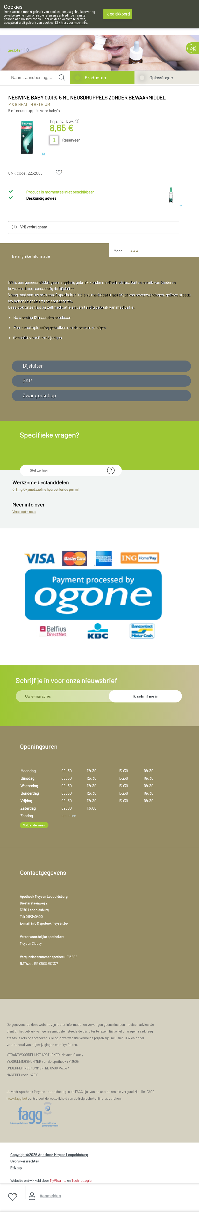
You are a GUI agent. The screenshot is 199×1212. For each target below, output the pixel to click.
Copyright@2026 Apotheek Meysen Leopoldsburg (49, 1154)
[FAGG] (41, 1114)
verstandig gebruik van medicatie (104, 306)
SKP (27, 380)
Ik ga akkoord (117, 14)
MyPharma (58, 1180)
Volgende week (34, 825)
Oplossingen (161, 77)
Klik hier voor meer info (71, 23)
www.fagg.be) (17, 1098)
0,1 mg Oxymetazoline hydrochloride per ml (45, 489)
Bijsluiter (33, 366)
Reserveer (71, 139)
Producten (95, 77)
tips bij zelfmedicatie (52, 306)
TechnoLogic (81, 1180)
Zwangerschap (39, 395)
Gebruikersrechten (24, 1161)
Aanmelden (50, 1195)
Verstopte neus (24, 511)
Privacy (16, 1167)
